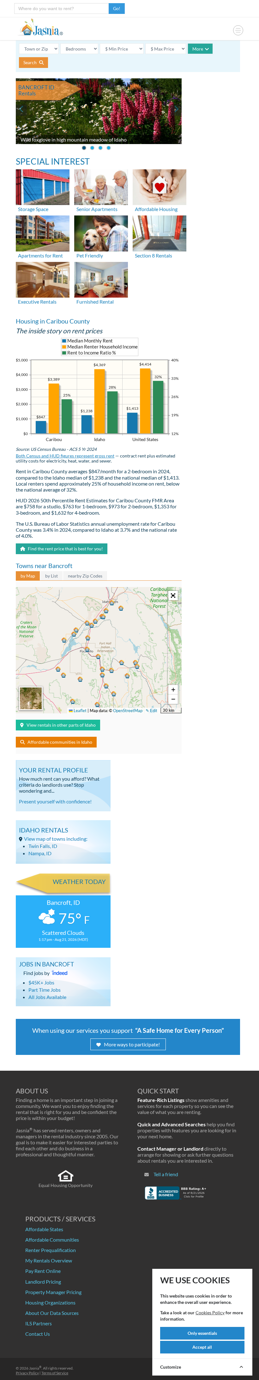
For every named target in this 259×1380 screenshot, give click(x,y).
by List (51, 575)
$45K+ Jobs (41, 982)
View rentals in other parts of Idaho (61, 725)
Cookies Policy (210, 1312)
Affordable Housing (156, 209)
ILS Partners (38, 1323)
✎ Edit (151, 710)
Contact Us (37, 1334)
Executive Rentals (37, 302)
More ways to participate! (132, 1044)
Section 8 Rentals (153, 255)
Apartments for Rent (40, 255)
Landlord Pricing (43, 1282)
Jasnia (35, 1368)
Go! (116, 8)
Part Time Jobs (44, 990)
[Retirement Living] (101, 187)
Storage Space (33, 209)
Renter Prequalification (50, 1250)
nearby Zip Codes (85, 575)
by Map (28, 575)
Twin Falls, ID (42, 846)
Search (30, 62)
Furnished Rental (95, 302)
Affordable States (44, 1229)
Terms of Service (54, 1373)
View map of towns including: (55, 839)
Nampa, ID (39, 853)
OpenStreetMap (127, 710)
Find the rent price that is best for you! (65, 548)
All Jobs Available (47, 997)
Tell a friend (166, 1174)
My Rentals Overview (48, 1260)
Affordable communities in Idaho (59, 742)
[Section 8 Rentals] (159, 233)
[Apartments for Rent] (42, 233)
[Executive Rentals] (42, 279)
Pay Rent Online (43, 1271)
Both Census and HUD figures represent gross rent (65, 455)
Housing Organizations (50, 1302)
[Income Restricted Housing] (159, 187)
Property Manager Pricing (53, 1292)
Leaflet (80, 710)
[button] (87, 649)
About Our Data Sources (52, 1313)
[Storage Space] (42, 187)
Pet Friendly (89, 255)
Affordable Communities (52, 1240)
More (197, 48)
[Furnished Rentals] (101, 279)
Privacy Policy (27, 1373)
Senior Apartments (96, 209)
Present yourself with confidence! (55, 801)
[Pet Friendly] (101, 233)
